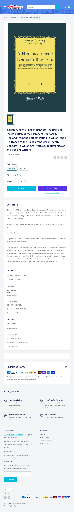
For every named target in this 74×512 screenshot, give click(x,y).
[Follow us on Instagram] (9, 497)
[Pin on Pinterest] (58, 157)
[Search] (57, 7)
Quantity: (10, 181)
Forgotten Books (13, 154)
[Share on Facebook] (54, 157)
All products (12, 17)
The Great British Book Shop (13, 435)
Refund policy (45, 444)
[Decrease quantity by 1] (16, 181)
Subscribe (10, 479)
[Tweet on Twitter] (62, 157)
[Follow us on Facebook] (5, 497)
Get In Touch (44, 438)
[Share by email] (65, 157)
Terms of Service (46, 441)
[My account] (65, 7)
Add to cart (21, 188)
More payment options (52, 193)
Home (5, 17)
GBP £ (6, 489)
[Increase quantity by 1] (27, 181)
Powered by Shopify (10, 506)
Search (42, 434)
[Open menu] (5, 7)
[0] (68, 7)
